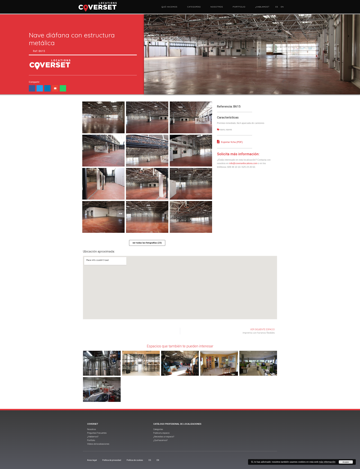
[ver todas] (103, 117)
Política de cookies (135, 460)
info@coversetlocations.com (243, 163)
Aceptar (346, 462)
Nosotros (217, 6)
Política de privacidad (111, 460)
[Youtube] (247, 434)
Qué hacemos (169, 6)
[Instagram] (255, 434)
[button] (32, 88)
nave (222, 129)
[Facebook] (240, 434)
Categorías (194, 6)
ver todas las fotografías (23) (147, 243)
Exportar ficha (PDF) (231, 142)
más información (327, 462)
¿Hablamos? (262, 6)
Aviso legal (92, 460)
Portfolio (239, 6)
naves (229, 129)
